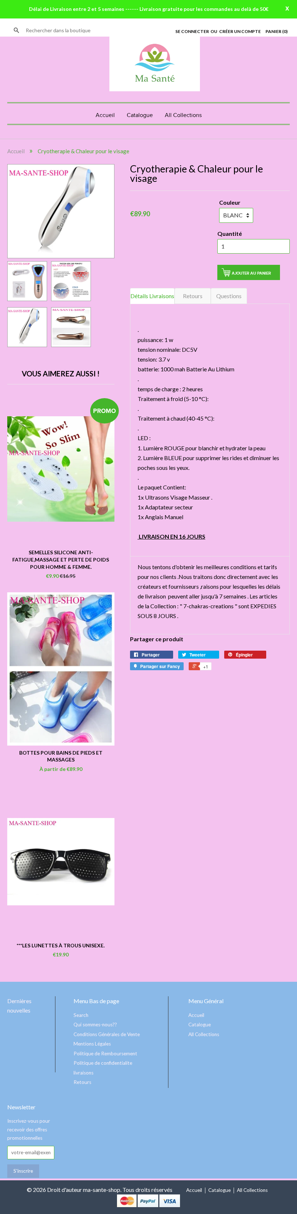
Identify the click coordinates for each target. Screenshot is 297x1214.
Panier (276, 31)
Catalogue (140, 115)
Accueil (105, 115)
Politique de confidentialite (103, 1063)
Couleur (229, 202)
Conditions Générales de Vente (107, 1034)
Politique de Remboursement (105, 1053)
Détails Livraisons (152, 295)
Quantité (229, 233)
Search (81, 1015)
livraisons (83, 1073)
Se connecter (192, 31)
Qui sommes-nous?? (95, 1024)
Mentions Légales (92, 1044)
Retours (192, 295)
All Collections (183, 115)
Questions (229, 295)
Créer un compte (240, 31)
